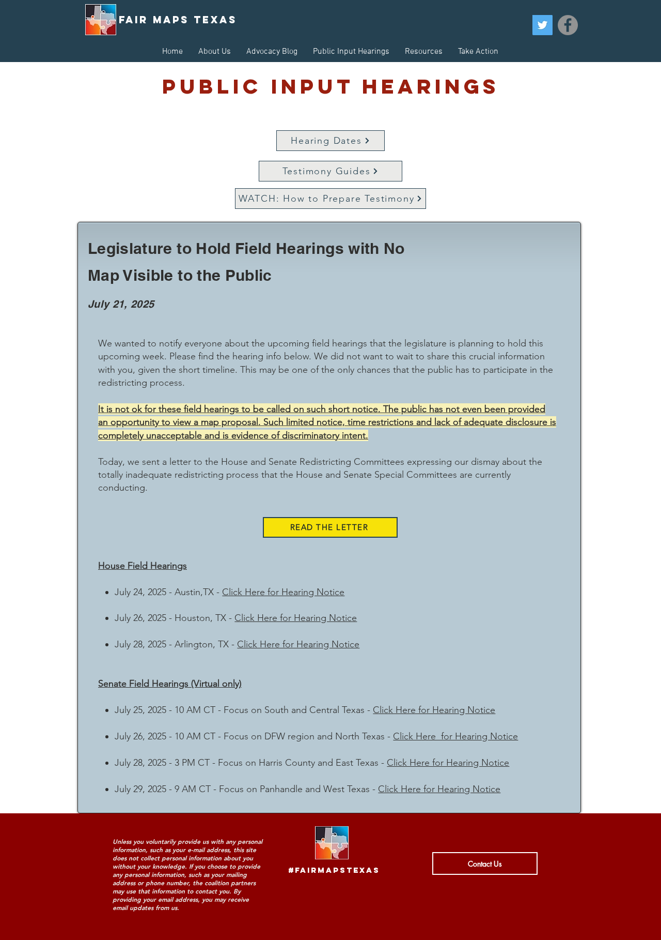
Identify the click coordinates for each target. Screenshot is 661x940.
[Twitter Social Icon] (542, 25)
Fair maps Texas (178, 19)
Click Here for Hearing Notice (283, 592)
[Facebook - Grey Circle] (568, 25)
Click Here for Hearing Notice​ (448, 762)
